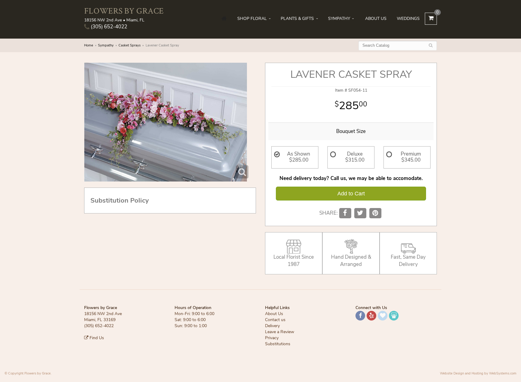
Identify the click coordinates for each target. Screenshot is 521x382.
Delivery (272, 326)
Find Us (96, 338)
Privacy (272, 338)
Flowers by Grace (124, 10)
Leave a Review (279, 332)
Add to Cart (351, 194)
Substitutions (277, 344)
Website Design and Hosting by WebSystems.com (478, 373)
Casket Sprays (129, 45)
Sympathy (339, 18)
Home (88, 45)
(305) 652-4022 (108, 26)
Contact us (275, 320)
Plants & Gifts (297, 18)
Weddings (408, 18)
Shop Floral (252, 18)
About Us (376, 18)
